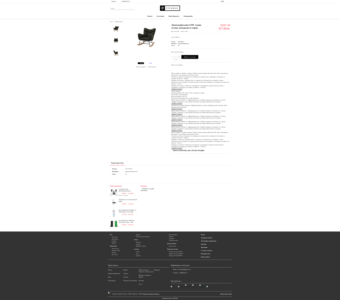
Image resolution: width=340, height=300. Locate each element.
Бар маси (114, 252)
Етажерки (114, 241)
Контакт (125, 270)
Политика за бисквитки (130, 280)
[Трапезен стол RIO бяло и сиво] (114, 203)
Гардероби (171, 238)
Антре (136, 239)
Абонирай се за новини (148, 188)
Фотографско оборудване (208, 241)
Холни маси (114, 237)
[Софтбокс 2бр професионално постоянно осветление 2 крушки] (114, 192)
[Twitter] (229, 1)
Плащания (157, 270)
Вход (109, 277)
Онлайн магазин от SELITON (170, 298)
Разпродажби (188, 16)
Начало (149, 16)
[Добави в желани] (229, 52)
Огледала (138, 244)
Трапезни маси (115, 248)
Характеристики (117, 163)
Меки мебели (115, 239)
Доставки (141, 280)
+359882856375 (125, 1)
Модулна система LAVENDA (176, 253)
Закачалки (138, 242)
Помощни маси (205, 253)
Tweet (150, 63)
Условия (125, 277)
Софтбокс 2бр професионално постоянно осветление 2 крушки (128, 190)
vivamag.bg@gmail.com (184, 269)
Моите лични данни (226, 294)
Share (141, 63)
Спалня (136, 249)
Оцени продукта (152, 66)
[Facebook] (226, 1)
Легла (137, 253)
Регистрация (111, 280)
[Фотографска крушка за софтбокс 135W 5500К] (114, 213)
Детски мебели (171, 243)
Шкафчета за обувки (141, 246)
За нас (140, 284)
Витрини (138, 234)
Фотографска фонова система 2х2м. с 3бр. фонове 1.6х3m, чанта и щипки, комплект (127, 221)
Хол (111, 234)
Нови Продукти (173, 16)
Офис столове (172, 246)
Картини (203, 244)
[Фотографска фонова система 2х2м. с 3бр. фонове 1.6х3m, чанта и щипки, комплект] (114, 224)
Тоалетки (171, 236)
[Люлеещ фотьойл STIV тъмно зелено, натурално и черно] (146, 48)
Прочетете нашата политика (151, 294)
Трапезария (113, 246)
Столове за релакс (119, 21)
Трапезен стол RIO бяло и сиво (128, 200)
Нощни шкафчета (173, 234)
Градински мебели (206, 237)
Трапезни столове (116, 250)
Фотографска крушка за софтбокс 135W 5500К (127, 211)
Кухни (203, 234)
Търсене (125, 273)
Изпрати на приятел (141, 66)
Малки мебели (205, 257)
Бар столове (115, 254)
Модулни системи (172, 249)
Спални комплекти (173, 240)
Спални (137, 251)
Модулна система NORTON (175, 255)
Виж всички (144, 190)
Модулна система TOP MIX (175, 251)
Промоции (204, 247)
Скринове (138, 255)
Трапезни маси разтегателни (143, 236)
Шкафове (114, 243)
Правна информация (114, 273)
